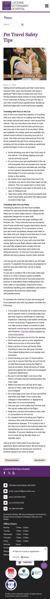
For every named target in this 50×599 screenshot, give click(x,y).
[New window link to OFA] (11, 584)
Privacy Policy (9, 596)
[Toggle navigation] (47, 6)
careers (27, 562)
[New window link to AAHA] (11, 573)
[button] (44, 565)
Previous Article (12, 460)
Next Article (39, 460)
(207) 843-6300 (19, 443)
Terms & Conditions (21, 596)
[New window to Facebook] (4, 474)
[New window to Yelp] (14, 474)
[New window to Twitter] (9, 474)
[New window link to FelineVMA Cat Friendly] (37, 573)
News (9, 17)
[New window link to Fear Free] (24, 573)
